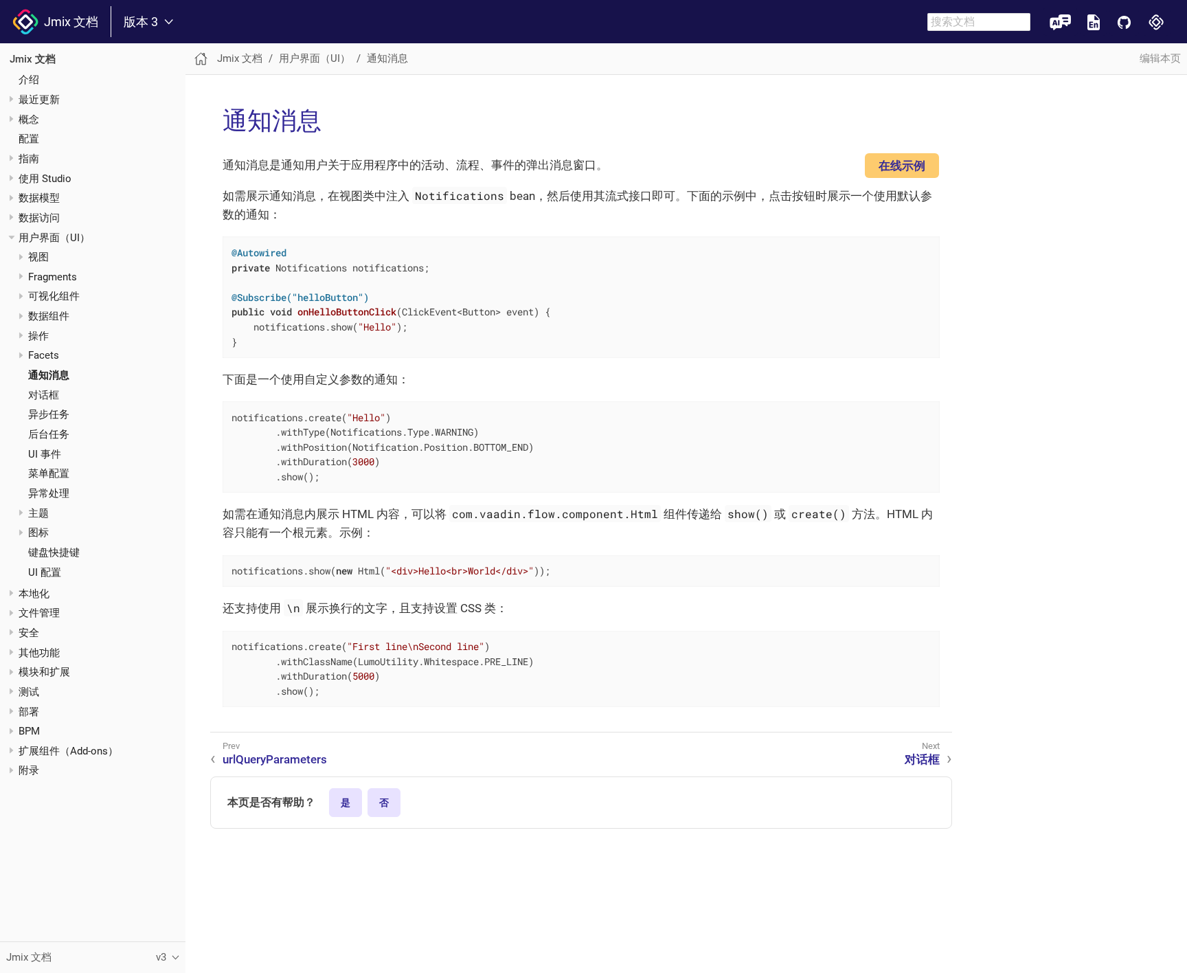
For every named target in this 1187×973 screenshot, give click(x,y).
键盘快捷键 (54, 552)
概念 (29, 119)
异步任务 (48, 415)
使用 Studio (45, 178)
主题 (38, 513)
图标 (38, 533)
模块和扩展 (44, 672)
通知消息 (48, 375)
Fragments (52, 277)
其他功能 (39, 653)
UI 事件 (44, 454)
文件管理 (39, 613)
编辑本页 (1160, 58)
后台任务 (48, 434)
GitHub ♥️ (1124, 22)
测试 (29, 692)
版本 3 (141, 22)
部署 (29, 712)
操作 (38, 336)
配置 (29, 139)
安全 (29, 633)
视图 (38, 257)
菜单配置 (48, 474)
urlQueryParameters (275, 759)
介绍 (29, 80)
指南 (29, 159)
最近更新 (39, 99)
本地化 (34, 594)
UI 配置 (44, 572)
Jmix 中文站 (1156, 22)
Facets (43, 356)
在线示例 (902, 165)
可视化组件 (54, 297)
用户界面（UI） (54, 238)
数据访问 (39, 218)
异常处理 (48, 493)
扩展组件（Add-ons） (68, 751)
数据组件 (48, 316)
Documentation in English (1094, 22)
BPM (29, 731)
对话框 (43, 395)
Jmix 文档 (68, 21)
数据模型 (39, 198)
